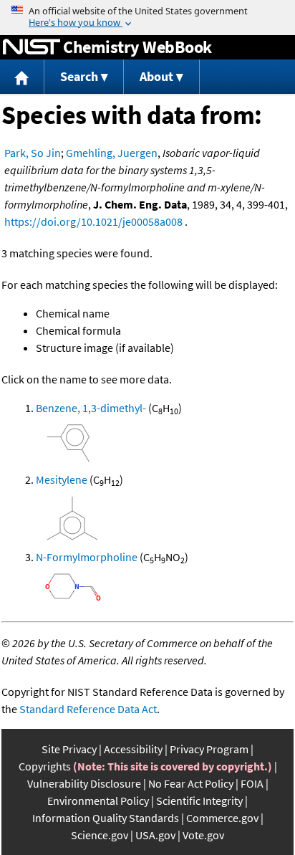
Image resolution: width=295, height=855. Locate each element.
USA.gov (155, 835)
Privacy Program (209, 749)
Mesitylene (61, 479)
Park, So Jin (32, 152)
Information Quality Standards (105, 818)
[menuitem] (22, 77)
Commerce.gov (222, 818)
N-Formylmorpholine (86, 557)
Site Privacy (69, 749)
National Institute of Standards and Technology (31, 47)
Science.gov (99, 835)
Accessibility (133, 749)
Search (79, 76)
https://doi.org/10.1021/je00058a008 (93, 221)
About (156, 76)
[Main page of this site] (22, 77)
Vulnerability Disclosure (84, 783)
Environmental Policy (98, 800)
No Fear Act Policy (190, 783)
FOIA (252, 783)
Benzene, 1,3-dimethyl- (91, 408)
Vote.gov (203, 835)
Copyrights (45, 766)
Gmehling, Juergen (112, 152)
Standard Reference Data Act (88, 709)
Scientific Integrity (199, 800)
